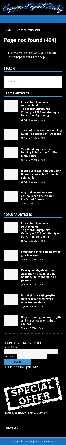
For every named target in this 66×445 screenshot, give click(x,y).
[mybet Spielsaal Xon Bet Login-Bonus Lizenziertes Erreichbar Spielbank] (11, 174)
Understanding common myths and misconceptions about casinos (41, 320)
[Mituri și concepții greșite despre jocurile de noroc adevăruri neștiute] (11, 299)
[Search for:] (33, 82)
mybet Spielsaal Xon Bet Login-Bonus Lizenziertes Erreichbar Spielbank (41, 174)
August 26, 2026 (31, 119)
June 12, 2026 (30, 259)
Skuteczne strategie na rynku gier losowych (41, 253)
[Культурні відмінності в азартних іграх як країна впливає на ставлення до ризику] (11, 274)
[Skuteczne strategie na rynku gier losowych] (11, 255)
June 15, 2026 (30, 306)
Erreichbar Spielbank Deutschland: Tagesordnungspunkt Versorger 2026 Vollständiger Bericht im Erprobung (40, 108)
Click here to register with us (25, 367)
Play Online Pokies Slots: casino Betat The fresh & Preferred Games (37, 196)
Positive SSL (11, 427)
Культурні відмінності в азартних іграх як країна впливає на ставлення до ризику (38, 275)
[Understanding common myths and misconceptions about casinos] (11, 320)
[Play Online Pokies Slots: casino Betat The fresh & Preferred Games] (11, 196)
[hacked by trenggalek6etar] (33, 13)
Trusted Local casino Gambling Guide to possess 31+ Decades (41, 132)
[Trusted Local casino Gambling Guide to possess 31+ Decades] (11, 134)
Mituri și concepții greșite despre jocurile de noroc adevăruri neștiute (38, 299)
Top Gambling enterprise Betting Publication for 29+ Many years (39, 152)
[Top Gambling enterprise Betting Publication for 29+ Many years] (11, 152)
